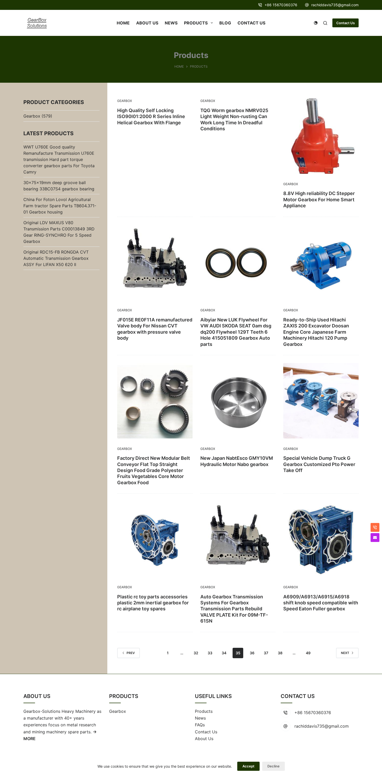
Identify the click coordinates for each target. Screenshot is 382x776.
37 (266, 653)
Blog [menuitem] (225, 22)
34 (224, 653)
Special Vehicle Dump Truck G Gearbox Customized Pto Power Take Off (319, 464)
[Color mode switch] (315, 23)
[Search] (325, 23)
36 (252, 653)
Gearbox (124, 101)
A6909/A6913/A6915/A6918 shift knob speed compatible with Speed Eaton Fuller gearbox (320, 603)
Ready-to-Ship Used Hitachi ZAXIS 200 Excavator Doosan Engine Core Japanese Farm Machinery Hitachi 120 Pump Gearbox (316, 332)
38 (280, 653)
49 (308, 653)
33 (210, 653)
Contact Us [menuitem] (251, 22)
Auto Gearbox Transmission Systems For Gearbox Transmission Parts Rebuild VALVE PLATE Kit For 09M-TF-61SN (234, 609)
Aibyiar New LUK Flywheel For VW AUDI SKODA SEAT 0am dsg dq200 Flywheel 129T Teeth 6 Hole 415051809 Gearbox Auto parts (235, 332)
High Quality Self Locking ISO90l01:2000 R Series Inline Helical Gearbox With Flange (151, 116)
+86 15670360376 (281, 5)
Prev (131, 653)
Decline (273, 766)
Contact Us (345, 23)
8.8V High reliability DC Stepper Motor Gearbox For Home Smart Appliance (319, 199)
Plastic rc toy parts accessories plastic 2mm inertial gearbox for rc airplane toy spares (153, 603)
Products (204, 711)
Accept (248, 766)
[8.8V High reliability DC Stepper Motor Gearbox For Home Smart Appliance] (321, 136)
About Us (204, 738)
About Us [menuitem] (147, 22)
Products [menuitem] (196, 22)
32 (196, 653)
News (200, 718)
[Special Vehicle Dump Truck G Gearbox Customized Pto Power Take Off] (321, 400)
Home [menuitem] (123, 22)
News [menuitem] (171, 22)
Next (345, 653)
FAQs (200, 724)
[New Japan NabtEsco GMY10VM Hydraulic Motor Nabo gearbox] (238, 400)
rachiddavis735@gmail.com (335, 5)
